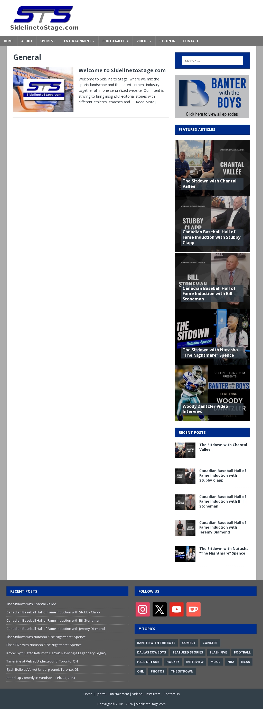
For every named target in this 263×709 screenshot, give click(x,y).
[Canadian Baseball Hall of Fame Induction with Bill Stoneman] (185, 506)
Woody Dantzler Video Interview (205, 409)
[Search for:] (212, 60)
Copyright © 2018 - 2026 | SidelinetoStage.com (131, 704)
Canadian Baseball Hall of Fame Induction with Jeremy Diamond (222, 527)
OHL (140, 671)
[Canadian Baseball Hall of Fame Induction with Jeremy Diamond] (185, 532)
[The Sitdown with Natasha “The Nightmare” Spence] (185, 558)
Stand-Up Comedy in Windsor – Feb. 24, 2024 (40, 677)
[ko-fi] (193, 609)
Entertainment (77, 41)
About (26, 41)
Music (216, 662)
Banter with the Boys (156, 643)
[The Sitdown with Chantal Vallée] (185, 455)
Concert (210, 643)
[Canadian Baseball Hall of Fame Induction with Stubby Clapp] (185, 480)
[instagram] (143, 609)
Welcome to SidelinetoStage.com (122, 70)
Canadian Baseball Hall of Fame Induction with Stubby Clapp (211, 237)
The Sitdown (182, 671)
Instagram (153, 694)
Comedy (189, 643)
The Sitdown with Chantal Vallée (210, 183)
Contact (191, 41)
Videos (142, 41)
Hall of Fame (148, 662)
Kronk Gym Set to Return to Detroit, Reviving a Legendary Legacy (56, 653)
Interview (195, 662)
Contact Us (172, 694)
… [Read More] (143, 101)
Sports (46, 41)
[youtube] (177, 609)
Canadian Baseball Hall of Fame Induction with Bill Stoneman (209, 294)
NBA (231, 662)
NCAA (245, 662)
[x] (160, 609)
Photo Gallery (115, 41)
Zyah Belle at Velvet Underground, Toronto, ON (42, 669)
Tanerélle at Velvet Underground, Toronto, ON (42, 661)
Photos (157, 671)
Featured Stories (188, 652)
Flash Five (218, 652)
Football (242, 652)
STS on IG (167, 41)
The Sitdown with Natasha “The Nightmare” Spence (210, 352)
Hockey (172, 662)
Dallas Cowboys (151, 652)
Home (8, 41)
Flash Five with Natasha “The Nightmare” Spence (44, 644)
